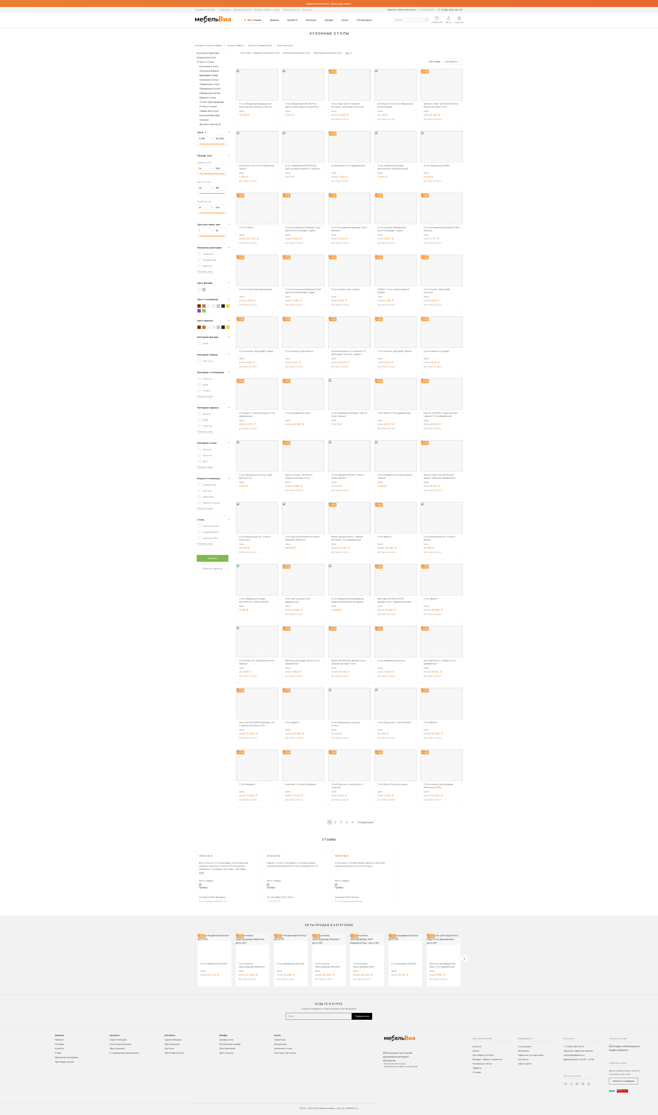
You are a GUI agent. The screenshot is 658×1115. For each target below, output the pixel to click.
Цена (203, 132)
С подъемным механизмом (124, 1052)
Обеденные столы (209, 84)
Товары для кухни (209, 110)
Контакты (307, 9)
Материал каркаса (208, 407)
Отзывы (477, 1072)
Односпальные (118, 1039)
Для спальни (226, 1052)
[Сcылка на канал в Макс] (577, 1084)
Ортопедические (64, 1061)
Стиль (200, 519)
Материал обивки (207, 354)
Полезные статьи (291, 9)
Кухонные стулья (208, 79)
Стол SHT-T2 (274, 901)
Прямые (59, 1039)
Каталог (477, 1046)
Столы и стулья (205, 61)
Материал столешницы (210, 372)
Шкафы (329, 20)
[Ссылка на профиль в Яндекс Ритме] (589, 1084)
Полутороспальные (120, 1044)
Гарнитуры (280, 1039)
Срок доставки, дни (208, 224)
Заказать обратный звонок (401, 9)
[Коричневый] (204, 306)
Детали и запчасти (210, 124)
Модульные (280, 1044)
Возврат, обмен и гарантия (487, 1059)
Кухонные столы (208, 75)
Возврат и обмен (263, 9)
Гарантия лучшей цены (531, 1055)
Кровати (292, 20)
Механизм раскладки (209, 247)
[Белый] (199, 289)
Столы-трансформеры (211, 101)
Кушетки (59, 1048)
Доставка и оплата (243, 9)
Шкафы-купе (226, 1039)
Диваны (274, 20)
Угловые (59, 1044)
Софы (58, 1052)
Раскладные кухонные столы (328, 52)
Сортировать (451, 61)
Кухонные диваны (209, 70)
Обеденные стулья (209, 88)
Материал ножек (207, 442)
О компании (225, 9)
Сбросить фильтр (212, 568)
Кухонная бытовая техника (209, 117)
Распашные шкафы (230, 1044)
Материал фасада (207, 337)
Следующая (365, 822)
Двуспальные (117, 1048)
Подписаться (362, 1016)
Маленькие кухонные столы (296, 52)
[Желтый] (228, 306)
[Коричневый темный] (199, 306)
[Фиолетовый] (199, 311)
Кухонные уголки (208, 66)
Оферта (477, 1067)
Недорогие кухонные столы (266, 52)
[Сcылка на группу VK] (565, 1084)
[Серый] (204, 289)
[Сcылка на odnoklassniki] (571, 1084)
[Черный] (223, 306)
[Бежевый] (213, 306)
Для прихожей (227, 1048)
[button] (256, 99)
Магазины (523, 1050)
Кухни (345, 20)
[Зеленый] (204, 311)
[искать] (426, 20)
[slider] (199, 144)
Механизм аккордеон (66, 1057)
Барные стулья (207, 97)
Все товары (254, 20)
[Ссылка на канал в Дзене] (583, 1084)
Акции (276, 9)
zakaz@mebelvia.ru (574, 1055)
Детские (169, 1048)
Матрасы (311, 20)
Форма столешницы (208, 478)
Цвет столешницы (207, 299)
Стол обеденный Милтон (213, 901)
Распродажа (364, 20)
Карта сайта (525, 1063)
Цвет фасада (204, 282)
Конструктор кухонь (285, 1052)
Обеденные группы (209, 93)
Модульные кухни (206, 57)
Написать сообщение (623, 1081)
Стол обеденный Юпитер (348, 901)
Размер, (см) (204, 155)
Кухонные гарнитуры (208, 52)
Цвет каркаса (205, 320)
